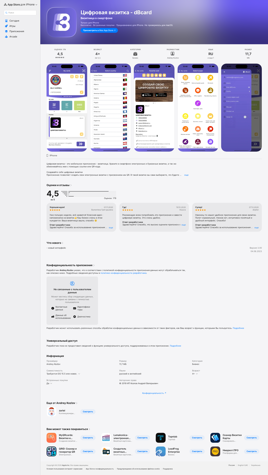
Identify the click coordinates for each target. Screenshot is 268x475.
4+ (193, 373)
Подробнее (238, 328)
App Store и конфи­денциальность (100, 469)
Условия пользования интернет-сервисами (65, 469)
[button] (20, 20)
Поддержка (168, 469)
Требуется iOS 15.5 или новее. (62, 373)
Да (48, 383)
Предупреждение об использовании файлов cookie (138, 469)
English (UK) (243, 465)
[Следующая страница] (265, 217)
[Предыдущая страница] (43, 217)
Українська (255, 465)
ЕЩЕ (111, 227)
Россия (232, 465)
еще (186, 175)
